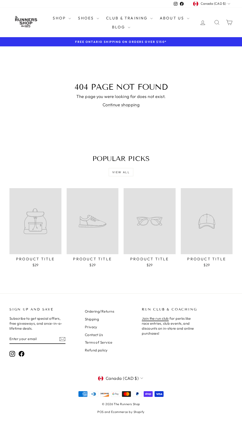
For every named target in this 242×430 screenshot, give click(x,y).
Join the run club (155, 318)
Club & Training (127, 18)
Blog (119, 27)
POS (100, 412)
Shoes (86, 18)
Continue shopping (121, 104)
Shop (60, 18)
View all (121, 172)
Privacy (91, 327)
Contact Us (94, 334)
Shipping (92, 319)
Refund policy (96, 350)
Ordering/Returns (99, 311)
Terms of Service (98, 342)
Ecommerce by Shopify (128, 412)
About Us (173, 18)
